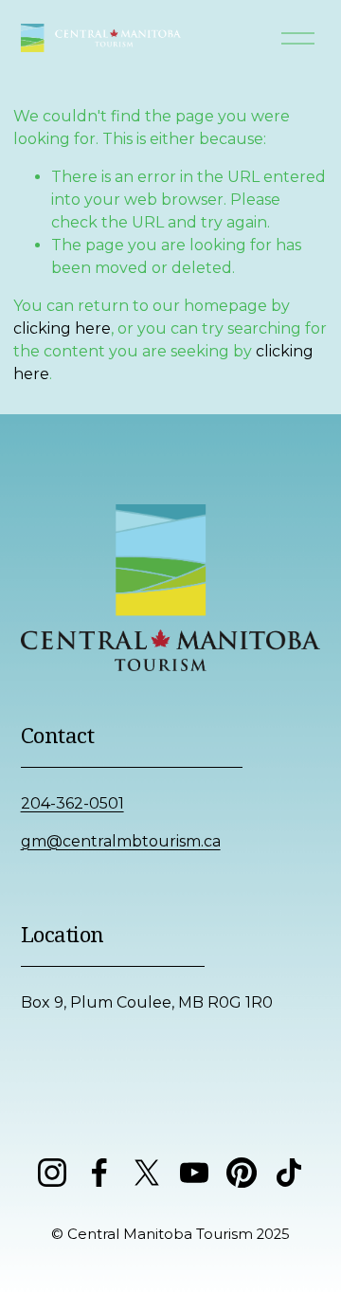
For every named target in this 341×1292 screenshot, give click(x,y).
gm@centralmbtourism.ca (121, 841)
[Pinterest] (241, 1172)
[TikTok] (289, 1172)
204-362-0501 (72, 803)
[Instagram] (52, 1172)
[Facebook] (99, 1172)
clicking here (62, 328)
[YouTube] (194, 1172)
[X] (147, 1172)
